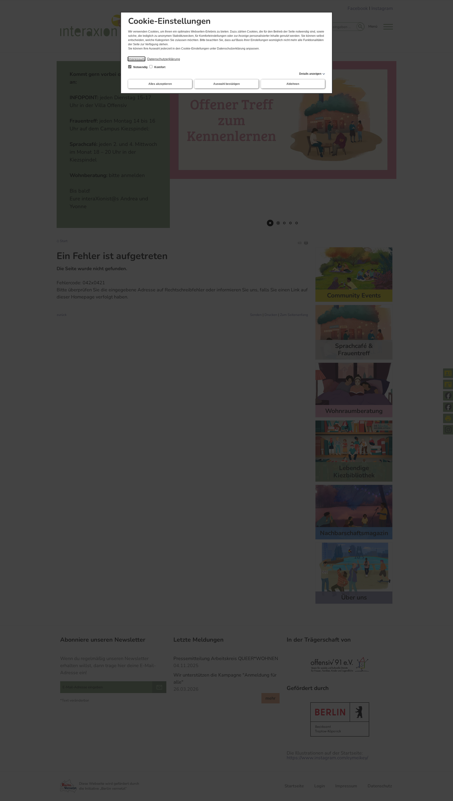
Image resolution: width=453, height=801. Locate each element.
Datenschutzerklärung (163, 59)
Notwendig (140, 67)
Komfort (159, 67)
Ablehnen (292, 84)
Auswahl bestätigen (226, 84)
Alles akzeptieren (160, 84)
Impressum (136, 59)
